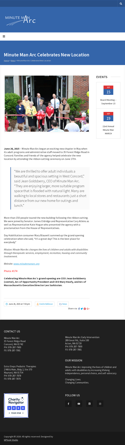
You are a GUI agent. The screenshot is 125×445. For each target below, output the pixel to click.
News (13, 60)
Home (6, 60)
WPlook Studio (11, 439)
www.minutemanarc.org (27, 263)
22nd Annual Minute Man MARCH (108, 130)
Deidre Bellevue (46, 304)
